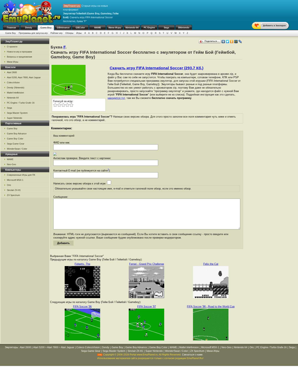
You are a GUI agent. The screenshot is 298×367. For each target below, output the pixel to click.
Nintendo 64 (131, 27)
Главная (11, 27)
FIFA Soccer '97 (146, 306)
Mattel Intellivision (15, 92)
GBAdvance (63, 27)
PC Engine (149, 27)
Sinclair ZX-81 (14, 190)
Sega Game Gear (15, 143)
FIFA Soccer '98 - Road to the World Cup (211, 306)
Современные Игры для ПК (21, 175)
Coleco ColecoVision (88, 347)
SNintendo (183, 27)
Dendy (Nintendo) (15, 87)
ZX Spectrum (13, 195)
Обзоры (69, 33)
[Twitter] (227, 41)
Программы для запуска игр (33, 33)
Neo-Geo (11, 164)
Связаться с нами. (192, 354)
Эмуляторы (11, 347)
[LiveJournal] (240, 41)
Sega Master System (17, 113)
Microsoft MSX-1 (15, 180)
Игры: (79, 33)
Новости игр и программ (19, 51)
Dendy (28, 27)
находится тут (116, 98)
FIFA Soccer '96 (82, 306)
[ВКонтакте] (223, 41)
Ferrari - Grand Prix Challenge (146, 263)
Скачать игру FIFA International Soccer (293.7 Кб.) (156, 68)
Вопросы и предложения (19, 57)
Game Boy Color (15, 138)
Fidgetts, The (82, 263)
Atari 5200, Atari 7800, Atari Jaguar (24, 77)
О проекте (12, 46)
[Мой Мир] (236, 41)
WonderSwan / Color (17, 149)
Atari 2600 (12, 72)
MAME (97, 27)
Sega (166, 27)
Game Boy (45, 27)
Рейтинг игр (56, 33)
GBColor (80, 27)
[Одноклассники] (232, 41)
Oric (9, 185)
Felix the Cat (210, 263)
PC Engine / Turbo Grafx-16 (20, 103)
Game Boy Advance (17, 133)
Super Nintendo (14, 118)
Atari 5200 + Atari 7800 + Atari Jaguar (53, 347)
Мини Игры (114, 27)
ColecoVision (13, 82)
